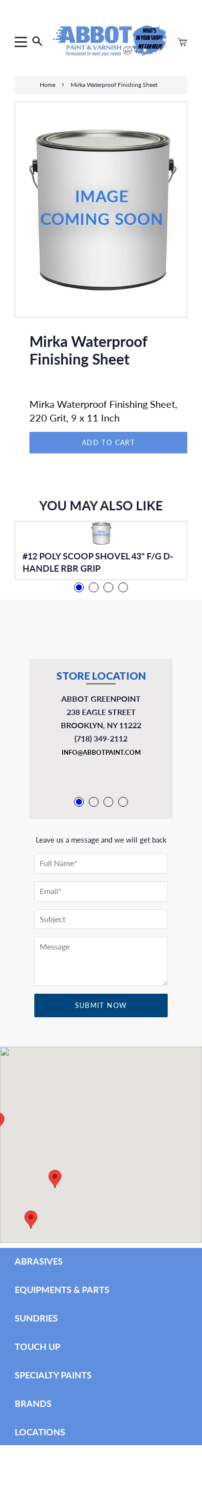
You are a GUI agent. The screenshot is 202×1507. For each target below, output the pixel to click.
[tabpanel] (101, 550)
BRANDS (33, 1403)
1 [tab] (79, 587)
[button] (31, 1220)
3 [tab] (108, 587)
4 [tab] (123, 587)
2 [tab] (94, 587)
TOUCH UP (37, 1346)
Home (47, 84)
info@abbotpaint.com (101, 752)
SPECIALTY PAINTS (53, 1375)
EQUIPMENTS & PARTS (62, 1289)
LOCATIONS (40, 1432)
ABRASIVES (39, 1261)
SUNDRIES (36, 1318)
